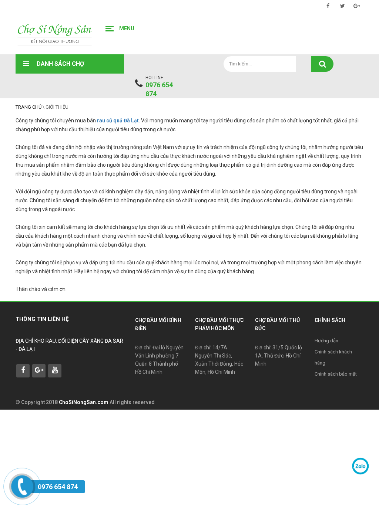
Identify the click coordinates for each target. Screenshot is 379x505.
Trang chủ (28, 107)
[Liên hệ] (21, 485)
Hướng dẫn (326, 340)
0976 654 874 (159, 89)
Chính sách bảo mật (336, 374)
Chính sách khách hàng (333, 357)
